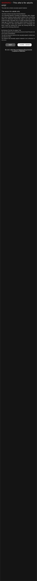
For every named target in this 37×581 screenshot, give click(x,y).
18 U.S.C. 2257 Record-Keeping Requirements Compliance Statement (18, 50)
